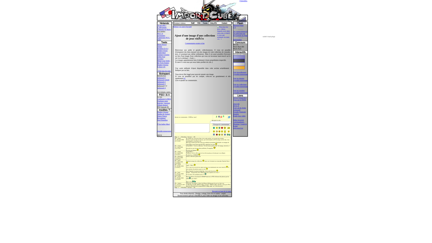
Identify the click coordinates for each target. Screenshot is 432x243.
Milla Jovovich (238, 120)
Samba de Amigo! (163, 114)
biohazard (236, 110)
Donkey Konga (162, 65)
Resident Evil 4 (162, 49)
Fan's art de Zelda (239, 108)
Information (237, 40)
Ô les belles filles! (163, 124)
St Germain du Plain (240, 36)
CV (234, 27)
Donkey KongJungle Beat (162, 52)
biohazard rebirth (163, 80)
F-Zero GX (161, 67)
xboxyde (236, 104)
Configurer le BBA (164, 99)
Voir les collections (240, 85)
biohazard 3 (161, 84)
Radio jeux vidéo (239, 116)
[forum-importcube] (205, 24)
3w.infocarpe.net (239, 34)
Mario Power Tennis (162, 46)
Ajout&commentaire (164, 131)
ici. (184, 78)
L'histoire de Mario (164, 29)
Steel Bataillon (162, 120)
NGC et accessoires (161, 35)
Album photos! (162, 105)
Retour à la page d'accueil (182, 27)
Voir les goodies (239, 91)
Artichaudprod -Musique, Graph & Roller (240, 124)
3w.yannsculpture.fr (240, 32)
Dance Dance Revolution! (162, 117)
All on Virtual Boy (240, 98)
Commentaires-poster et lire (195, 43)
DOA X (236, 106)
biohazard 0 (161, 78)
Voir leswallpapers (239, 72)
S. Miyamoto (161, 27)
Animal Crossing (163, 55)
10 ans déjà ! (161, 25)
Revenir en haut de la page (221, 191)
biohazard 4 (161, 88)
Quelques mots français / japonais (163, 102)
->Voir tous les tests (164, 71)
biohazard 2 (161, 82)
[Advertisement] (255, 56)
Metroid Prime (238, 25)
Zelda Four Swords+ (161, 58)
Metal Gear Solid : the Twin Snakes (163, 62)
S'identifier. (244, 1)
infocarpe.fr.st (238, 128)
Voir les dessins (238, 78)
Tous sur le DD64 (239, 100)
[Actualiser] (229, 118)
